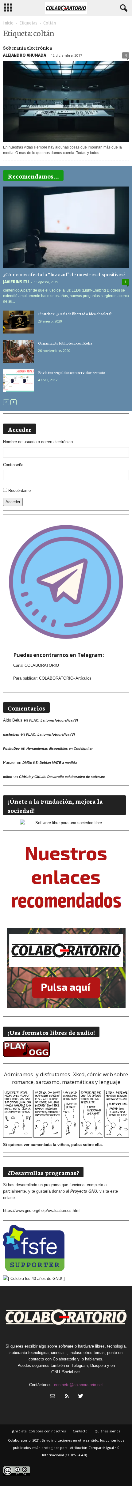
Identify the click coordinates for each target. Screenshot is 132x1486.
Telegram (80, 1365)
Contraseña (13, 464)
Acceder (13, 502)
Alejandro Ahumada (24, 55)
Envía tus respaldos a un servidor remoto (71, 372)
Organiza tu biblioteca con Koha (65, 342)
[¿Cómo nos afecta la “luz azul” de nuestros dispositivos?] (66, 227)
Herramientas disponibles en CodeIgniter (59, 748)
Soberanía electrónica (27, 47)
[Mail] (52, 1396)
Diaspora (98, 1365)
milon (7, 777)
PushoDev (11, 748)
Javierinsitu (16, 282)
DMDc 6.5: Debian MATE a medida (49, 762)
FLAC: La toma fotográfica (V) (53, 720)
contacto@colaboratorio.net (78, 1384)
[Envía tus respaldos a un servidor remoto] (18, 380)
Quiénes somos (107, 1431)
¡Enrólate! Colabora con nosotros (39, 1431)
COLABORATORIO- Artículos (65, 678)
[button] (122, 8)
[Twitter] (80, 1396)
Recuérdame (19, 490)
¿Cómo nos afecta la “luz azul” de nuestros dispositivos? (64, 273)
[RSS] (67, 1396)
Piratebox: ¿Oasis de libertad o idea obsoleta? (75, 313)
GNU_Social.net (65, 1372)
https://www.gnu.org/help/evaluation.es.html (41, 1210)
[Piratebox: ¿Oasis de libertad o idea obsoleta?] (18, 322)
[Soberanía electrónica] (66, 101)
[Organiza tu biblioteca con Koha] (18, 351)
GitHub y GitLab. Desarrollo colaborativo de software (62, 777)
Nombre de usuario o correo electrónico (38, 441)
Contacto (80, 1431)
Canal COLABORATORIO (36, 665)
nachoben (11, 734)
